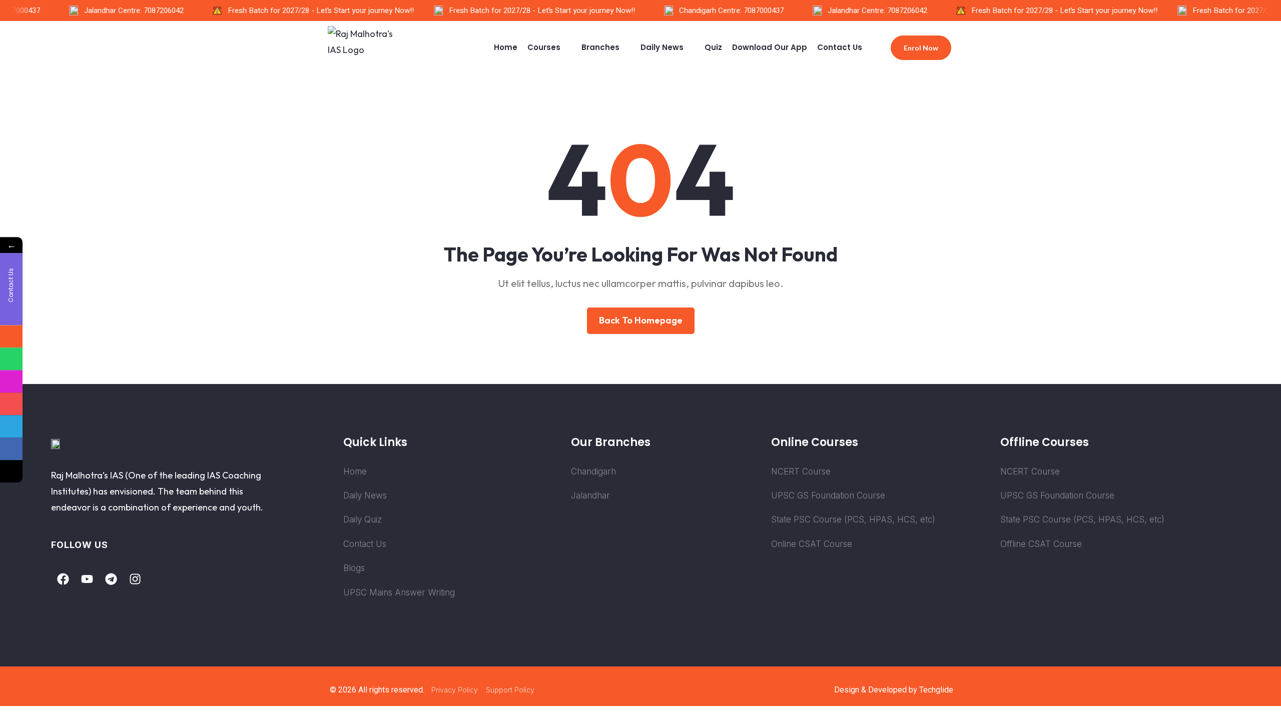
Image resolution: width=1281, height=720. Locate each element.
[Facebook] (63, 579)
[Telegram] (111, 579)
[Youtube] (87, 579)
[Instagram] (135, 579)
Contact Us (839, 47)
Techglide (936, 689)
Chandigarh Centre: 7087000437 (724, 10)
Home (505, 47)
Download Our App (769, 47)
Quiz (713, 47)
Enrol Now (921, 48)
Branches (600, 47)
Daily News (662, 47)
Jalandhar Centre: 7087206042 (127, 10)
